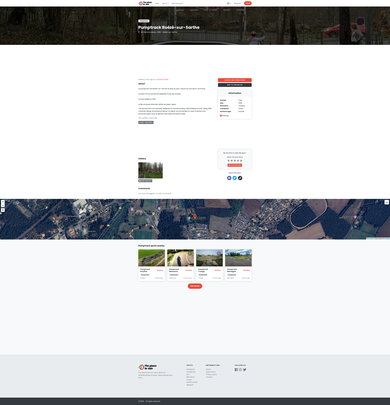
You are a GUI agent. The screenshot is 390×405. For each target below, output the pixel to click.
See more (195, 286)
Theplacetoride (162, 79)
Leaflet (370, 238)
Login (247, 3)
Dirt (188, 374)
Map (157, 3)
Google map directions (234, 80)
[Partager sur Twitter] (234, 178)
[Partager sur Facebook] (229, 178)
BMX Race (190, 377)
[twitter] (244, 370)
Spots (164, 3)
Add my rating (235, 165)
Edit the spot (147, 122)
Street (189, 380)
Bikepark (190, 385)
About (208, 369)
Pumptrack (191, 372)
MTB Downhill (192, 382)
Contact (209, 377)
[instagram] (240, 370)
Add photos (146, 181)
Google (386, 238)
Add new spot (177, 3)
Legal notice (211, 372)
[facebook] (236, 370)
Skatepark (191, 369)
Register (237, 3)
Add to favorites (234, 85)
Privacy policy (211, 374)
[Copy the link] (240, 178)
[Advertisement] (195, 61)
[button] (195, 216)
